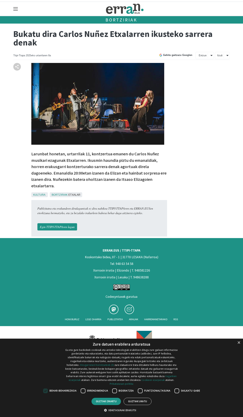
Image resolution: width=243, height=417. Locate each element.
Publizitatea (115, 319)
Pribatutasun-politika (121, 383)
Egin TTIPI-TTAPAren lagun (57, 227)
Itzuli (219, 55)
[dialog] (121, 378)
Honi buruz (72, 319)
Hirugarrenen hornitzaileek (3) (97, 365)
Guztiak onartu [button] (106, 401)
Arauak (133, 319)
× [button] (238, 342)
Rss (176, 319)
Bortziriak (121, 20)
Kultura (39, 194)
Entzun (203, 55)
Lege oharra (93, 319)
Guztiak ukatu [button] (137, 401)
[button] (121, 410)
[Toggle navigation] (16, 9)
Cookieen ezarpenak (153, 380)
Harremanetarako (155, 319)
